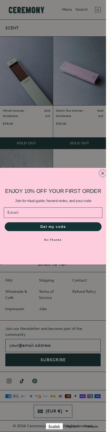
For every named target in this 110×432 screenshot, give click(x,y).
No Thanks (53, 239)
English (54, 426)
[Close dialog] (102, 173)
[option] (72, 426)
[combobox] (54, 426)
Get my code (53, 226)
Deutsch (72, 426)
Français (91, 426)
